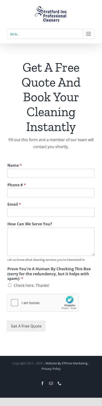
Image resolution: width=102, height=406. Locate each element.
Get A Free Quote (26, 326)
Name (14, 165)
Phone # (16, 185)
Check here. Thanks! (31, 285)
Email (14, 204)
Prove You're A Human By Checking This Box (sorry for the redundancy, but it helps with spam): (49, 273)
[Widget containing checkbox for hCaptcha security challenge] (43, 303)
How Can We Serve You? (29, 224)
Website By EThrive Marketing (67, 363)
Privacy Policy (51, 369)
